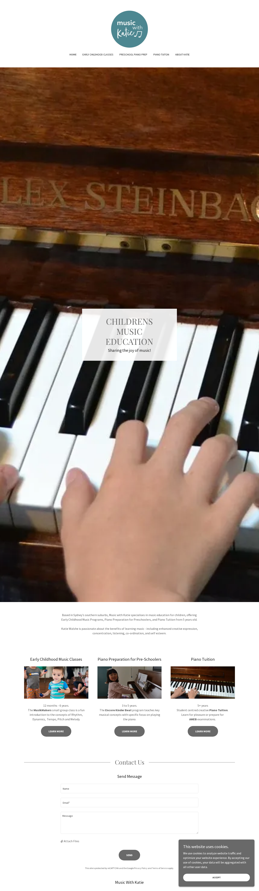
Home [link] (72, 54)
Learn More (56, 731)
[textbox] (129, 788)
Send (129, 855)
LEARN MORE (129, 731)
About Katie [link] (182, 54)
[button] (62, 841)
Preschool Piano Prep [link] (133, 54)
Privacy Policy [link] (140, 868)
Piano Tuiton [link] (161, 54)
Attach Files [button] (71, 841)
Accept (217, 877)
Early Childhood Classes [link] (97, 54)
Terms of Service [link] (160, 868)
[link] (129, 29)
